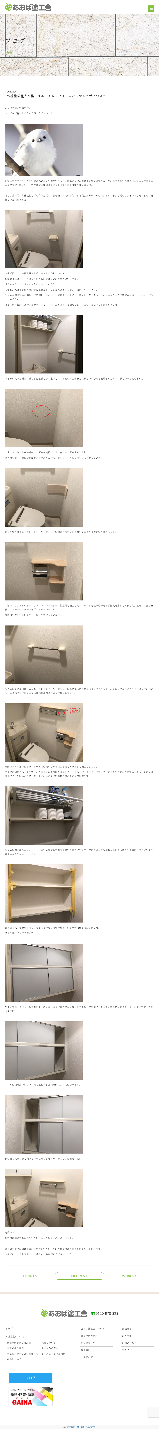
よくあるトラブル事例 (53, 1353)
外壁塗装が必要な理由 (19, 1342)
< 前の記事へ (29, 1276)
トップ (9, 1328)
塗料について (14, 1359)
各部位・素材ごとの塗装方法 (22, 1353)
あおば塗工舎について (93, 1328)
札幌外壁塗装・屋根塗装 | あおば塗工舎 (80, 1427)
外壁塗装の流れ (89, 1335)
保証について (48, 1342)
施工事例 (86, 1350)
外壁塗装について (15, 1336)
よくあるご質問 (49, 1348)
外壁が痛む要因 (15, 1348)
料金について (88, 1342)
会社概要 (127, 1328)
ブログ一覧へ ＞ (79, 1276)
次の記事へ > (129, 1276)
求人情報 (127, 1335)
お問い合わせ (129, 1342)
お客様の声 (87, 1357)
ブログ (125, 1350)
